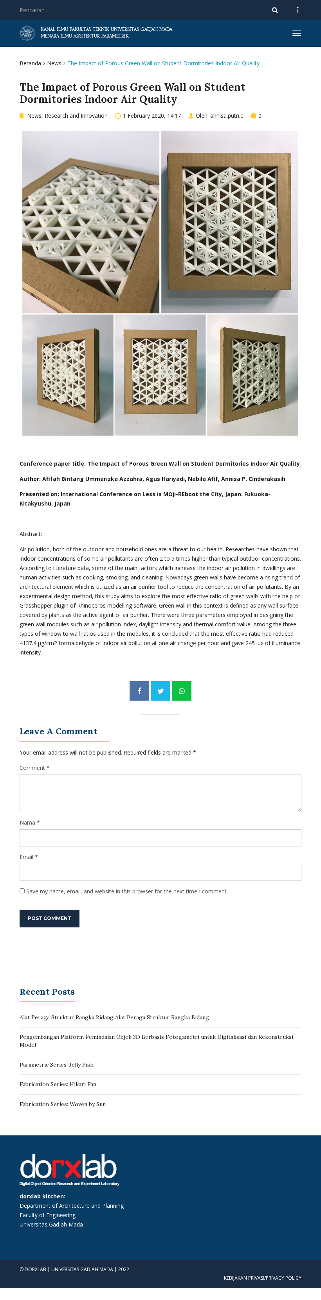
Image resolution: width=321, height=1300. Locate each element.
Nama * (30, 822)
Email (26, 857)
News (54, 63)
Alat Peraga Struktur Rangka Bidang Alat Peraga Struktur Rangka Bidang (114, 1017)
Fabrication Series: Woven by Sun (63, 1104)
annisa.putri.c (226, 115)
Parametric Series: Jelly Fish (57, 1064)
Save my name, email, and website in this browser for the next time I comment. (127, 891)
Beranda (30, 63)
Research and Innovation (76, 115)
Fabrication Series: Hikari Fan (58, 1084)
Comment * (35, 767)
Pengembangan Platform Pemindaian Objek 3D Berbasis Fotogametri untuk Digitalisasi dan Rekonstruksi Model (156, 1040)
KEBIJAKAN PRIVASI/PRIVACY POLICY (262, 1278)
